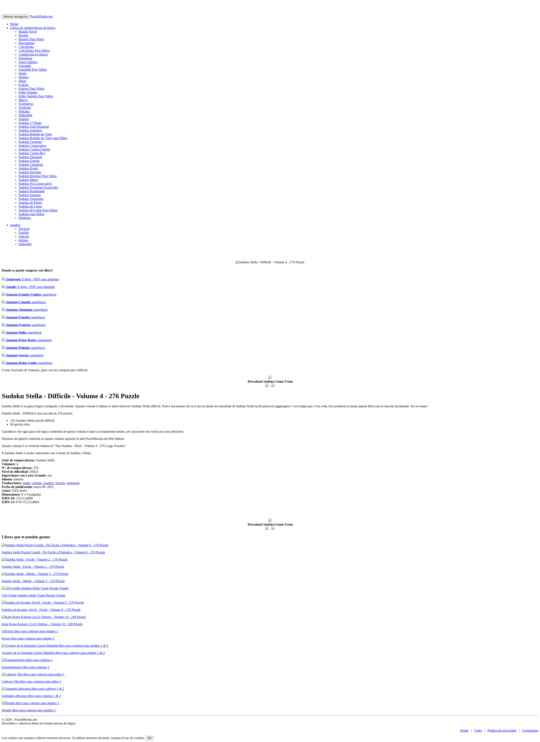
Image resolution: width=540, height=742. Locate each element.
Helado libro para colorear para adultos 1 (29, 710)
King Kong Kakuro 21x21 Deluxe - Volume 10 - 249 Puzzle (42, 624)
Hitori (22, 81)
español (15, 225)
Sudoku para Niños (31, 214)
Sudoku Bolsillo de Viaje (35, 134)
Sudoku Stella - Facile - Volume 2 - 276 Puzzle (33, 566)
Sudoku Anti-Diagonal (34, 126)
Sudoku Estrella (29, 161)
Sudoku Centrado (30, 142)
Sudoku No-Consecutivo (35, 183)
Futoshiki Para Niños (33, 69)
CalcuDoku (26, 47)
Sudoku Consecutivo (32, 145)
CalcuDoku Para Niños (34, 50)
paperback (30, 294)
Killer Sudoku (28, 92)
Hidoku (24, 77)
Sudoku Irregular (30, 172)
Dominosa (25, 58)
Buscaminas (27, 43)
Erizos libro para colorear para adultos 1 (28, 638)
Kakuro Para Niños (31, 88)
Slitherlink (25, 115)
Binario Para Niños (31, 39)
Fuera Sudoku (28, 62)
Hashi (22, 73)
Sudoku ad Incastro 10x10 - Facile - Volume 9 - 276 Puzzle (41, 610)
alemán (37, 483)
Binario (23, 35)
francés (60, 483)
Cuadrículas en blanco (33, 54)
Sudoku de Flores (30, 202)
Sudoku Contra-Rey (32, 153)
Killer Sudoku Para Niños (36, 96)
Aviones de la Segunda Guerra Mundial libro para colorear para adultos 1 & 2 (53, 653)
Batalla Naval (28, 31)
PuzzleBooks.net (41, 16)
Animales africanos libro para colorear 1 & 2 (31, 696)
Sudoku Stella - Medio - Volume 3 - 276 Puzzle (33, 581)
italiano (23, 240)
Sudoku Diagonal (30, 157)
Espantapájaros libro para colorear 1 (25, 667)
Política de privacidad (501, 730)
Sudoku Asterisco (30, 130)
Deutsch (24, 229)
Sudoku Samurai (30, 195)
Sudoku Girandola (31, 164)
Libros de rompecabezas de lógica (32, 28)
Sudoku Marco (28, 180)
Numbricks (26, 104)
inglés (27, 483)
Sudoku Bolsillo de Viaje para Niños (43, 138)
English (24, 232)
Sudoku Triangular (31, 199)
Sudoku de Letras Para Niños (38, 210)
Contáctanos (530, 730)
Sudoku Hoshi (28, 168)
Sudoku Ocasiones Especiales (38, 187)
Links (478, 730)
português (25, 244)
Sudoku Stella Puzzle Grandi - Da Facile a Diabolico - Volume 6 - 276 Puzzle (53, 552)
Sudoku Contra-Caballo (34, 149)
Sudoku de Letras (30, 206)
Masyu (23, 100)
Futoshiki (25, 66)
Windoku (25, 218)
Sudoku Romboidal (32, 191)
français (24, 236)
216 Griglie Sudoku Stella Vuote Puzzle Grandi (33, 595)
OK (150, 738)
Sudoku (24, 119)
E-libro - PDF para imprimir (32, 279)
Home (14, 24)
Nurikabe (25, 107)
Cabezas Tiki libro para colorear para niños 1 (31, 681)
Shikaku (24, 111)
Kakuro (24, 85)
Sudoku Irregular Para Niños (38, 176)
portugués (73, 483)
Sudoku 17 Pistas (30, 123)
